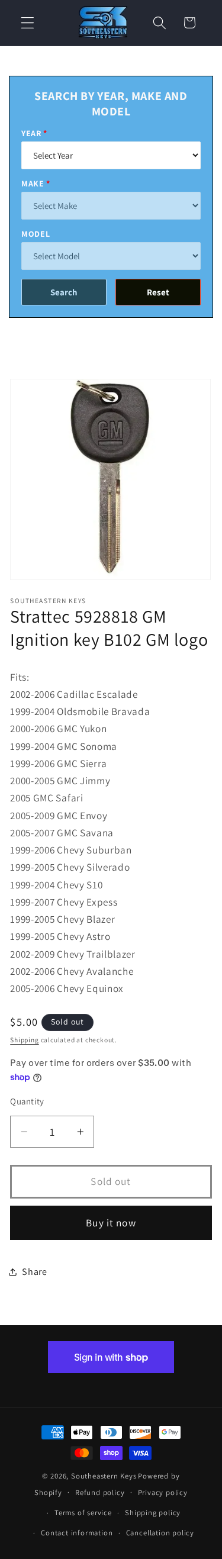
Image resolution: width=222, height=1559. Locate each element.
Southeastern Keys (104, 1476)
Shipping (24, 1039)
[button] (27, 23)
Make (32, 183)
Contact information (76, 1533)
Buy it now (111, 1222)
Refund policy (99, 1492)
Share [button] (34, 1271)
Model (35, 233)
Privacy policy (163, 1492)
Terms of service (83, 1513)
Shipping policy (153, 1513)
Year (31, 133)
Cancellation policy (160, 1533)
